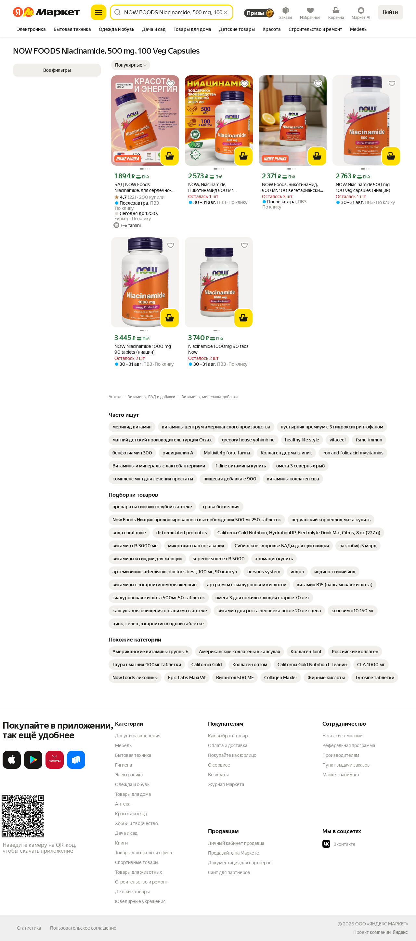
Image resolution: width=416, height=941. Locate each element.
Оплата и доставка (227, 745)
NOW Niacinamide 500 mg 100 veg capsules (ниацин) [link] (363, 187)
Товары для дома (133, 794)
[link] (132, 427)
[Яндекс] (400, 932)
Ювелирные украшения (140, 901)
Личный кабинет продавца (236, 843)
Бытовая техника (133, 755)
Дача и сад (126, 833)
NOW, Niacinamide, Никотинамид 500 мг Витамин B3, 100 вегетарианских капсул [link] (212, 187)
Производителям (340, 755)
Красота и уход (131, 813)
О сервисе (219, 765)
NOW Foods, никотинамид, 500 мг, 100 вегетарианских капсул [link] (292, 187)
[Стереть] (225, 12)
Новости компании (342, 735)
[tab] (31, 30)
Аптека (122, 804)
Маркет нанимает (341, 774)
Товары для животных (138, 872)
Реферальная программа (348, 745)
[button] (130, 65)
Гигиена (123, 765)
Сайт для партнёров (229, 872)
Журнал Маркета (226, 784)
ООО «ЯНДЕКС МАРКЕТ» (381, 923)
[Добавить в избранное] (170, 83)
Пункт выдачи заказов (346, 765)
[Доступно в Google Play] (33, 767)
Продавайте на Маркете (233, 853)
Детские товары (132, 891)
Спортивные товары (136, 862)
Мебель (123, 745)
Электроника (129, 774)
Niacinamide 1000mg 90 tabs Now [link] (218, 349)
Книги (121, 843)
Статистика (29, 928)
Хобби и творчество (136, 823)
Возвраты (218, 774)
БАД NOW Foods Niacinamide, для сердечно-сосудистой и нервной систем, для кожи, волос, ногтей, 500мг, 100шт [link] (142, 187)
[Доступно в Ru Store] (76, 767)
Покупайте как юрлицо (232, 755)
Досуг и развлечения (137, 735)
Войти (390, 12)
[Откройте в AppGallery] (55, 767)
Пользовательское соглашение (83, 928)
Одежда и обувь (132, 784)
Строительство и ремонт (141, 881)
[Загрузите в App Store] (12, 767)
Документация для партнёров (240, 862)
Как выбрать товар (228, 735)
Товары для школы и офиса (143, 852)
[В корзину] (169, 156)
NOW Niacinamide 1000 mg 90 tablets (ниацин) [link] (142, 349)
